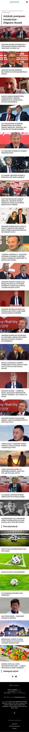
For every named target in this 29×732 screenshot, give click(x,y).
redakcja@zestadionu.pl (19, 697)
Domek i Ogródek (13, 706)
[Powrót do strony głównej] (14, 685)
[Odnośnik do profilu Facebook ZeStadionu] (14, 713)
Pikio (10, 701)
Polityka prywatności (14, 726)
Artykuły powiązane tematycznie (15, 11)
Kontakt (14, 728)
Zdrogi (15, 704)
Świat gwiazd (21, 706)
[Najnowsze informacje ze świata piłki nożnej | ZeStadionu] (14, 2)
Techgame (10, 704)
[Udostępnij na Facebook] (12, 676)
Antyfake (20, 704)
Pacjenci (10, 703)
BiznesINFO (18, 701)
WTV (14, 703)
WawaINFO (24, 701)
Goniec (16, 707)
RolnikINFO (5, 703)
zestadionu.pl (4, 11)
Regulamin (14, 724)
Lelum (13, 701)
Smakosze (21, 703)
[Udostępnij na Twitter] (16, 676)
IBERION (15, 689)
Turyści (17, 703)
